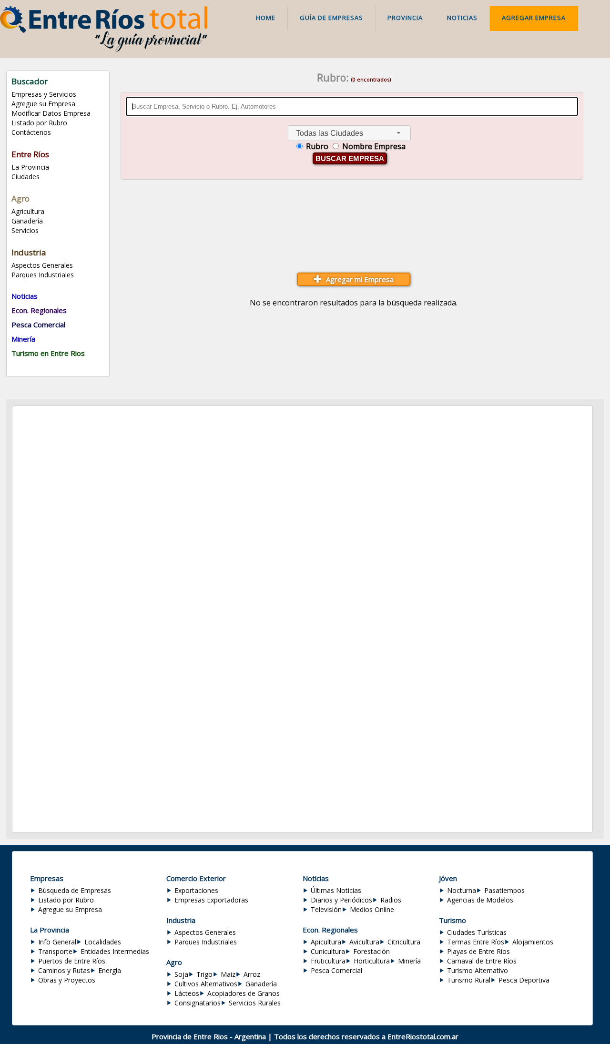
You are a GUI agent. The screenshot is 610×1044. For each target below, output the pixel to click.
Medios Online (372, 909)
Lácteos (186, 993)
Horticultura (372, 960)
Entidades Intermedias (115, 951)
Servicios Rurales (255, 1002)
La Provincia (30, 167)
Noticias (462, 17)
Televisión (326, 909)
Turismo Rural (468, 979)
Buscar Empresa (349, 158)
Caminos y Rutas (64, 970)
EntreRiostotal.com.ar (422, 1036)
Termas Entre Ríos (475, 941)
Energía (109, 970)
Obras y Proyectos (66, 979)
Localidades (102, 941)
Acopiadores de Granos (243, 993)
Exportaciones (196, 890)
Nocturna (461, 890)
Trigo (204, 974)
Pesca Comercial (336, 970)
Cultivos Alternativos (205, 983)
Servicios (25, 230)
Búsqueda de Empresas (74, 890)
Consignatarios (197, 1002)
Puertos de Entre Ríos (71, 960)
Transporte (55, 951)
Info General (57, 941)
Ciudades (25, 176)
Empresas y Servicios (43, 94)
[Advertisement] (353, 228)
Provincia (405, 17)
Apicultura (326, 941)
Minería (409, 960)
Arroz (252, 974)
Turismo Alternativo (477, 970)
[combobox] (349, 133)
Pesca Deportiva (523, 979)
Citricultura (403, 941)
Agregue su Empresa (43, 103)
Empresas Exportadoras (211, 899)
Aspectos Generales (42, 265)
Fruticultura (328, 960)
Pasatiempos (504, 890)
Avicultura (364, 941)
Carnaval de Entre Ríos (482, 960)
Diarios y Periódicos (341, 899)
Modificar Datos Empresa (51, 113)
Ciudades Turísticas (477, 932)
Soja (181, 974)
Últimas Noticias (336, 890)
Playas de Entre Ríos (478, 951)
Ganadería (27, 220)
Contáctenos (31, 132)
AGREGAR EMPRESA (534, 17)
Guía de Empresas (331, 17)
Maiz (228, 974)
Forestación (371, 951)
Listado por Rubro (39, 122)
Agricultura (27, 211)
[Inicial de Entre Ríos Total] (103, 49)
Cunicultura (328, 951)
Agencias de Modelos (480, 899)
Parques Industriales (42, 274)
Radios (390, 899)
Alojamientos (532, 941)
